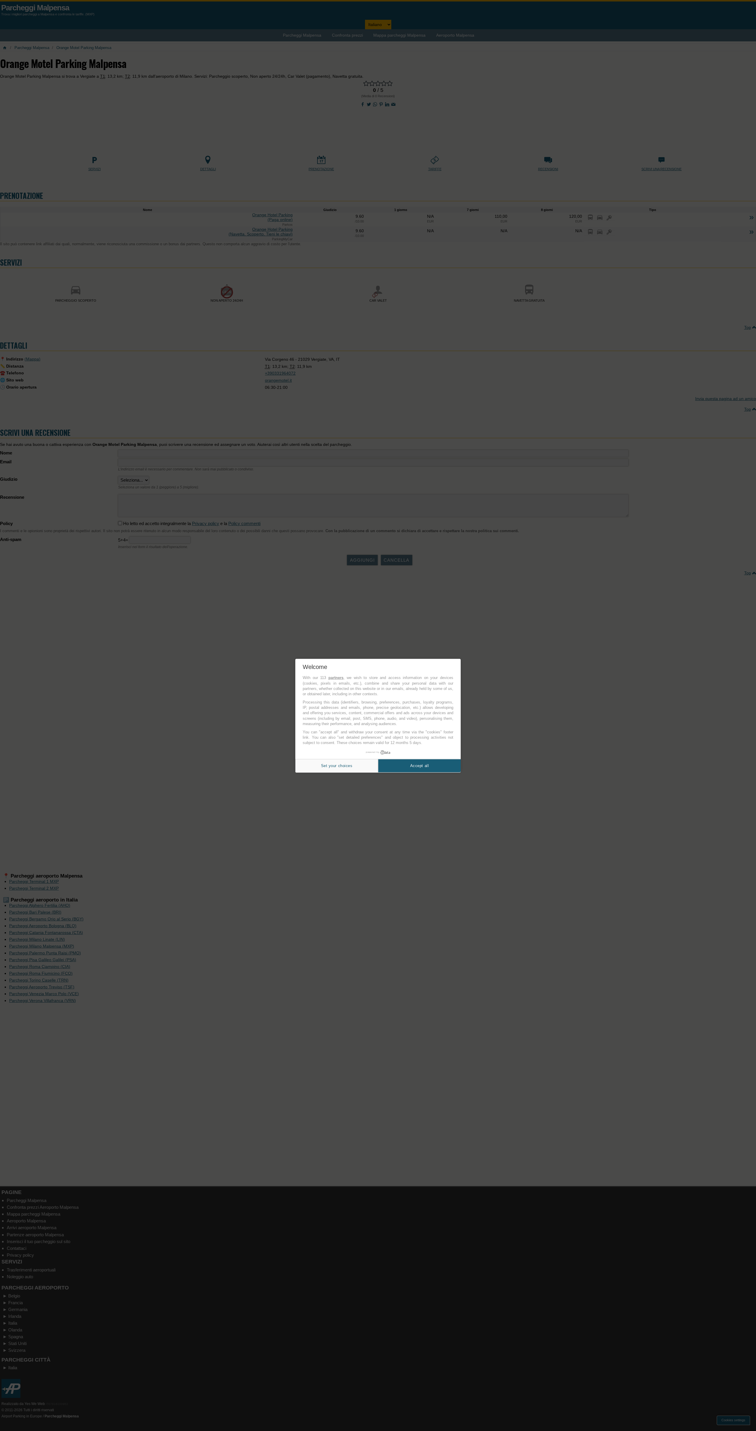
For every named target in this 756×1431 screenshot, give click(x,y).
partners (335, 677)
